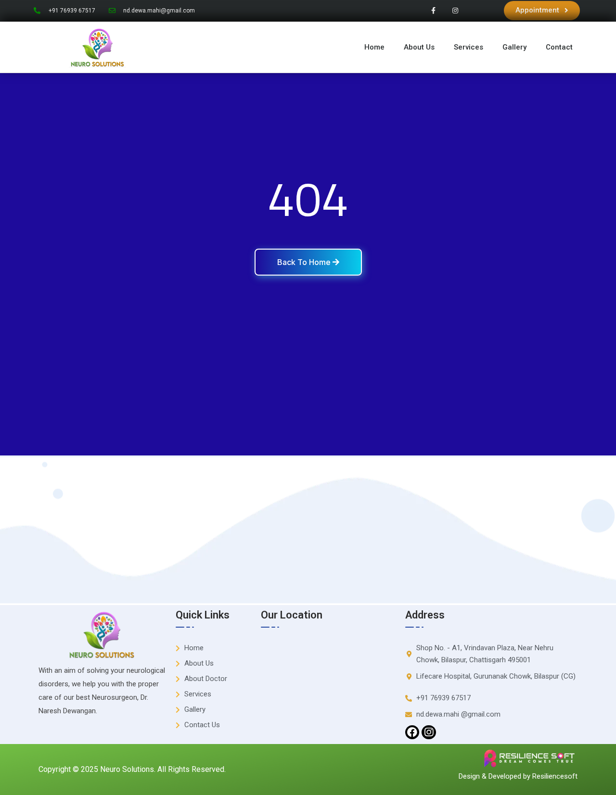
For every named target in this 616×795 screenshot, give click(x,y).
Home (374, 47)
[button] (542, 10)
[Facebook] (412, 732)
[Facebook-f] (433, 11)
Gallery (514, 47)
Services (468, 47)
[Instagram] (455, 11)
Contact (559, 47)
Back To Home (305, 262)
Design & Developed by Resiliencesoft (518, 776)
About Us (419, 47)
